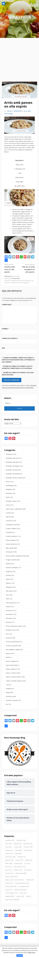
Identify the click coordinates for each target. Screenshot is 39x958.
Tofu (7, 685)
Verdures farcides (12, 700)
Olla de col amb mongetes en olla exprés (28, 268)
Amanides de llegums (13, 466)
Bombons (9, 493)
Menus (8, 583)
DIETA (10, 280)
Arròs (26, 111)
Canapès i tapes (11, 501)
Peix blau (9, 618)
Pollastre (29, 880)
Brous (8, 497)
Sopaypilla (19, 16)
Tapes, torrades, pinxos (14, 681)
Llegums (8, 571)
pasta (8, 870)
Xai (7, 704)
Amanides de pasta (12, 470)
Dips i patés (10, 548)
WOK (28, 896)
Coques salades (11, 528)
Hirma (9, 111)
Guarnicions (21, 280)
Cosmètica (9, 532)
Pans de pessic (11, 603)
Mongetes (9, 587)
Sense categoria (11, 661)
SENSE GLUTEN (20, 890)
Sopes (23, 893)
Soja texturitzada (11, 665)
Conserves (9, 521)
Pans (7, 599)
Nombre (5, 329)
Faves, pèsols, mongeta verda (16, 556)
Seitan (8, 657)
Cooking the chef (11, 524)
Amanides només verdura (14, 478)
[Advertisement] (19, 58)
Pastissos (9, 610)
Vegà (11, 113)
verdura (20, 896)
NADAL (8, 863)
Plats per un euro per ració (14, 880)
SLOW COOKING (11, 893)
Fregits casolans (11, 560)
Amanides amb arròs (12, 458)
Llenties (8, 575)
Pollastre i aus (10, 630)
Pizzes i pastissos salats (14, 626)
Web (3, 348)
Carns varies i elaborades (14, 509)
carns (8, 847)
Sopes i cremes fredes (13, 677)
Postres (8, 638)
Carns (8, 505)
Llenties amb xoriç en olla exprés (9, 268)
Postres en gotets (12, 645)
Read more (31, 952)
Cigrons (8, 517)
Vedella (8, 688)
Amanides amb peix (12, 462)
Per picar (9, 873)
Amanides (9, 454)
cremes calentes (11, 536)
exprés (15, 280)
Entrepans (9, 552)
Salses (8, 653)
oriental (18, 863)
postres (9, 883)
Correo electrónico (10, 338)
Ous (7, 595)
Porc (7, 634)
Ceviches (9, 513)
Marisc (8, 579)
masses (19, 860)
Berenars (28, 843)
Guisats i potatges (12, 567)
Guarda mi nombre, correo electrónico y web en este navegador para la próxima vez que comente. (18, 360)
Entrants (28, 850)
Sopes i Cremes (11, 673)
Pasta (8, 606)
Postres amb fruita (12, 642)
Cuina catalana (10, 540)
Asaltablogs (10, 485)
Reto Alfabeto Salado (13, 649)
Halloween (21, 857)
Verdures (9, 696)
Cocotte (17, 847)
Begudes (9, 489)
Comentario (7, 304)
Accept (19, 955)
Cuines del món (11, 544)
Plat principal (21, 873)
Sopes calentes (11, 669)
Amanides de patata (12, 474)
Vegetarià (26, 282)
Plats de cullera (11, 876)
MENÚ (28, 860)
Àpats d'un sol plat (12, 899)
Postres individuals (22, 883)
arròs (6, 280)
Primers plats (18, 282)
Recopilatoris (24, 886)
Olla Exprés (9, 591)
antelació (20, 840)
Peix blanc (9, 614)
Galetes (8, 563)
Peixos (8, 622)
